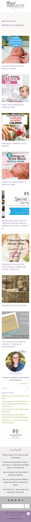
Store (18, 515)
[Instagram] (12, 500)
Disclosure (22, 512)
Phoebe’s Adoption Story (14, 306)
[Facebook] (8, 500)
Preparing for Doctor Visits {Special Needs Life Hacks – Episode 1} (14, 266)
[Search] (27, 506)
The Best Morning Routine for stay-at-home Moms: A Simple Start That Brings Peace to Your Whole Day (15, 404)
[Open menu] (15, 11)
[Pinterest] (15, 500)
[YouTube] (18, 500)
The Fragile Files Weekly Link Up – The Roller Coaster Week (14, 344)
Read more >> (24, 383)
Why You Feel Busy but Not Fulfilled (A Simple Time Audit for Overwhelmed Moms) (15, 482)
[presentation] (15, 49)
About (7, 512)
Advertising (13, 512)
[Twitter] (22, 500)
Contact (13, 515)
